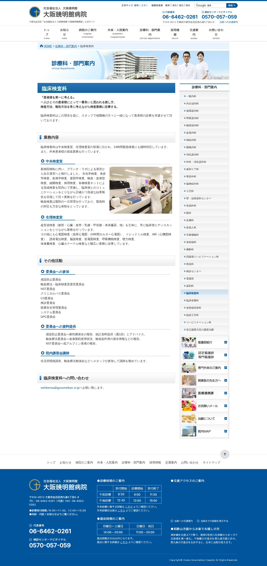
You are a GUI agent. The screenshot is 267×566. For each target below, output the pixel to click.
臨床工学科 (192, 315)
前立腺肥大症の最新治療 (200, 329)
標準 (136, 5)
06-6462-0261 (180, 17)
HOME (48, 46)
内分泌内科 (192, 103)
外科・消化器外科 (196, 161)
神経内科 (191, 140)
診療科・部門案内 (66, 46)
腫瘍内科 (191, 147)
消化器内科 (192, 154)
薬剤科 (190, 285)
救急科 (190, 264)
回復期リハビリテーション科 (202, 256)
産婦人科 (191, 227)
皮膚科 (190, 220)
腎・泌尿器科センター (198, 198)
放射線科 (191, 242)
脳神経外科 (192, 183)
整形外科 (191, 176)
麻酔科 (190, 249)
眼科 (188, 213)
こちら (129, 506)
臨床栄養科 (192, 300)
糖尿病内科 (192, 125)
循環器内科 (192, 110)
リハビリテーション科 (198, 322)
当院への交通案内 (228, 22)
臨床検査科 (192, 293)
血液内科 (191, 132)
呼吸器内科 (192, 118)
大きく (144, 5)
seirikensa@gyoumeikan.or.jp (60, 387)
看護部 (190, 278)
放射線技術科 (193, 307)
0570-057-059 (219, 17)
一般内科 (191, 96)
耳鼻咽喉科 (192, 234)
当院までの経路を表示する (214, 521)
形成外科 (191, 205)
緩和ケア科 (192, 169)
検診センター (193, 271)
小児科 (190, 191)
